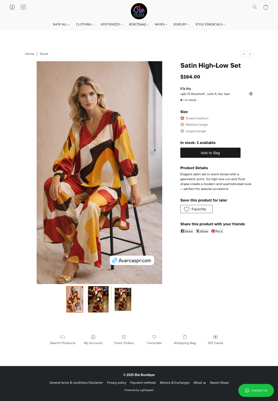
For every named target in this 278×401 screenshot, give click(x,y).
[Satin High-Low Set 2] (123, 299)
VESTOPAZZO (111, 24)
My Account (93, 343)
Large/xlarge (196, 131)
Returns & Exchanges (174, 382)
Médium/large (197, 124)
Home (29, 54)
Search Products (63, 343)
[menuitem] (244, 54)
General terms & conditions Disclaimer (76, 382)
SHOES (160, 24)
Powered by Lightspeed (139, 390)
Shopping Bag (185, 343)
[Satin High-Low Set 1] (98, 299)
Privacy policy (116, 382)
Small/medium (197, 118)
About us (200, 382)
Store (44, 54)
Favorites (154, 343)
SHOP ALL (60, 24)
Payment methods (143, 382)
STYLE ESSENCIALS (209, 24)
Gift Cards (215, 343)
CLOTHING (84, 24)
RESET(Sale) (137, 24)
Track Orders (124, 343)
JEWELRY (180, 24)
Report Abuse (219, 382)
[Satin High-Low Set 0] (74, 299)
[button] (256, 390)
